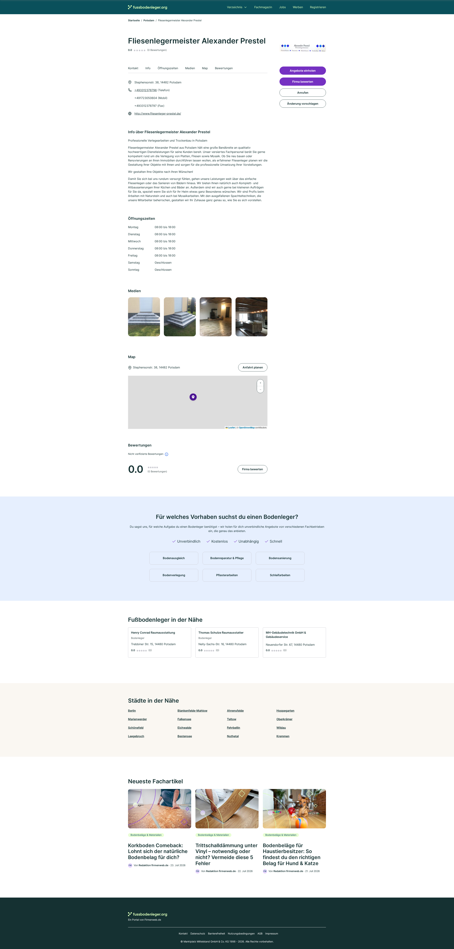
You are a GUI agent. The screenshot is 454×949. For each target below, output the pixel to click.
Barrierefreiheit (216, 933)
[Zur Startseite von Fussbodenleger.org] (147, 7)
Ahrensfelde (235, 710)
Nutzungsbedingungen (241, 933)
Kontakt (183, 933)
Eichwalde (184, 727)
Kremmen (282, 736)
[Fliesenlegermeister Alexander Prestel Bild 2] (180, 316)
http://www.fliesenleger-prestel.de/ (157, 113)
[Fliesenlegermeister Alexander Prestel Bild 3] (215, 316)
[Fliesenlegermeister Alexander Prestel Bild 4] (251, 316)
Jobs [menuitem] (282, 7)
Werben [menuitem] (298, 7)
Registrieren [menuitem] (318, 7)
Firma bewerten (252, 469)
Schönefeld (135, 727)
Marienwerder (137, 719)
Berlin (132, 710)
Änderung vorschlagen (302, 103)
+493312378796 (145, 90)
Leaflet (231, 427)
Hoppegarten (285, 710)
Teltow (231, 719)
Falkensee (184, 719)
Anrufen (302, 92)
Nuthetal (233, 736)
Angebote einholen (303, 70)
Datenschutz (197, 933)
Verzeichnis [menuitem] (234, 7)
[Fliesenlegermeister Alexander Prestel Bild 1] (144, 316)
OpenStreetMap (247, 427)
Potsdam (148, 20)
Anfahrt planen (253, 367)
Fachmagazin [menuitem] (263, 7)
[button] (193, 397)
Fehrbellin (233, 727)
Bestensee (185, 736)
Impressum (271, 933)
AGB (260, 933)
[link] (159, 642)
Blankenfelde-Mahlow (192, 710)
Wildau (281, 727)
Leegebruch (136, 736)
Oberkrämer (284, 719)
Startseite (134, 20)
